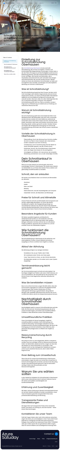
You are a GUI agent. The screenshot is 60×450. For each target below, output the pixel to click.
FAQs (43, 438)
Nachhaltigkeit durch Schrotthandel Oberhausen (9, 71)
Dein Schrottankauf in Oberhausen (10, 64)
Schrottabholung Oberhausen (32, 68)
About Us (44, 446)
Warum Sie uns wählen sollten (9, 74)
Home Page (32, 438)
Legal (56, 446)
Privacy (49, 446)
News (38, 438)
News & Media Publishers (10, 31)
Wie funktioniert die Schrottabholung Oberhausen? (10, 67)
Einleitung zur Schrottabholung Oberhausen (10, 61)
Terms (53, 446)
